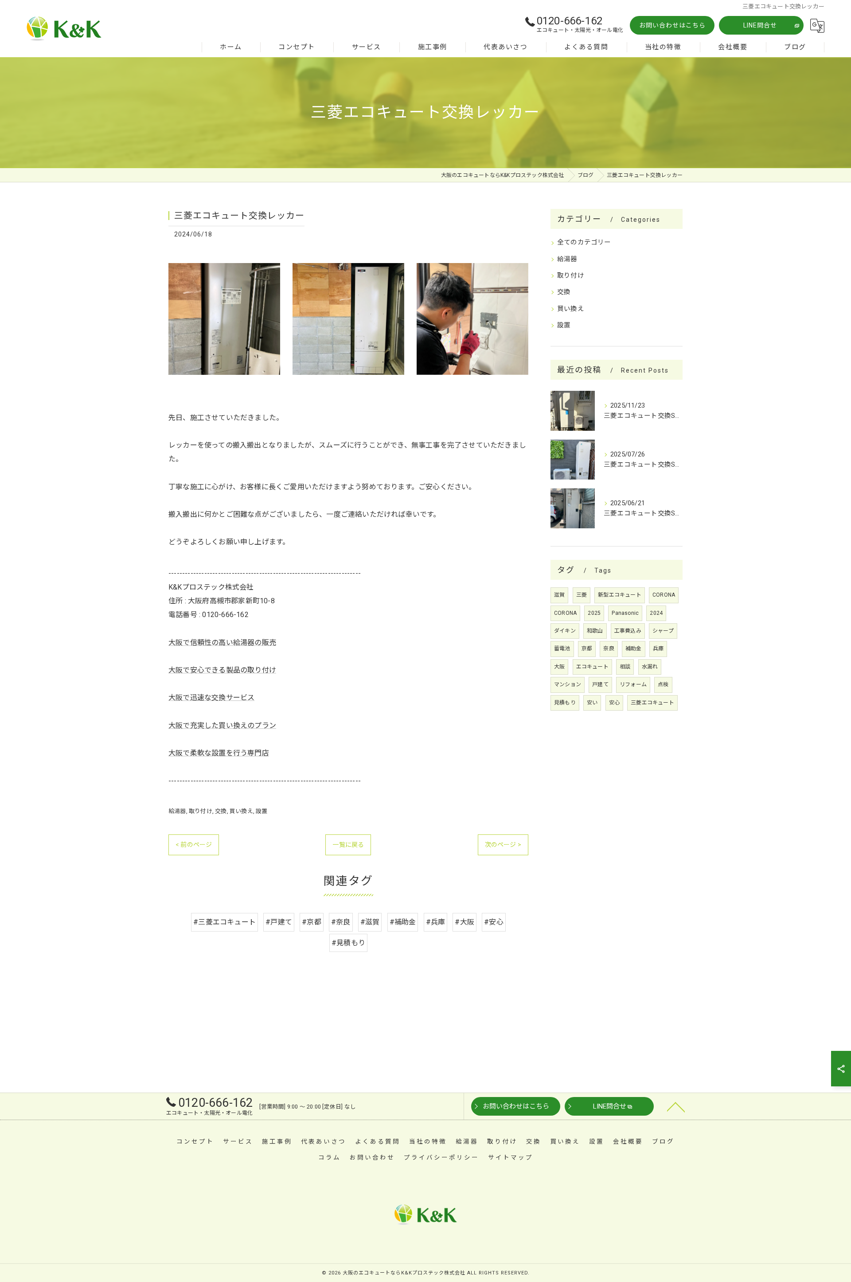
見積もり (565, 703)
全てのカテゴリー (584, 242)
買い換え (241, 811)
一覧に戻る (348, 844)
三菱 (581, 595)
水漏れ (650, 667)
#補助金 (403, 922)
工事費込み (627, 631)
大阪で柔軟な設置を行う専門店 (218, 753)
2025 (594, 613)
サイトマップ (510, 1157)
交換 (220, 811)
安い (592, 703)
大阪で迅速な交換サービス (211, 697)
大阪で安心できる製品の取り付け (222, 670)
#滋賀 (370, 922)
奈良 (608, 648)
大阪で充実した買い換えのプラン (222, 725)
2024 (656, 613)
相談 (625, 667)
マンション (567, 684)
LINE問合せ (760, 25)
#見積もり (348, 943)
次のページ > (503, 844)
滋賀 (559, 595)
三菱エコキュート (652, 703)
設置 (261, 811)
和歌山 (595, 631)
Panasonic (625, 613)
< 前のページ (194, 844)
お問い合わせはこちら (672, 25)
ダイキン (565, 631)
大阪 (559, 667)
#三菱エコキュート (224, 922)
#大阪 (464, 922)
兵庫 (658, 648)
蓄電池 (562, 648)
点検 (663, 684)
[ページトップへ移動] (676, 1106)
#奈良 (341, 922)
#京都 (311, 922)
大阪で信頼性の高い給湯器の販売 (222, 642)
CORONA (663, 595)
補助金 (633, 648)
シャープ (663, 631)
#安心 (494, 922)
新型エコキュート (619, 595)
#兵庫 (435, 922)
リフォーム (633, 684)
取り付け (200, 811)
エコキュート (592, 667)
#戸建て (278, 922)
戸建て (600, 684)
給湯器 (177, 811)
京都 (587, 648)
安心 (614, 703)
